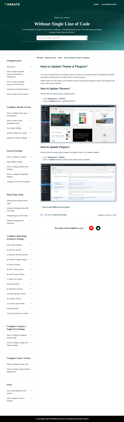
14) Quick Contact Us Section (17, 313)
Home (96, 4)
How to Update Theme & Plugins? (16, 399)
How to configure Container (17, 157)
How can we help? (59, 215)
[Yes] (98, 228)
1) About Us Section (14, 250)
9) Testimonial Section (15, 289)
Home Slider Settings (14, 245)
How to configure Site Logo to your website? (17, 114)
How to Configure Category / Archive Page (17, 336)
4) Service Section (13, 264)
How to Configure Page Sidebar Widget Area (18, 370)
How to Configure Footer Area (17, 364)
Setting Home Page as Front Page (17, 202)
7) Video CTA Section (14, 279)
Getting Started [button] (14, 60)
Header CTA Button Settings (17, 138)
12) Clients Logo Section (16, 303)
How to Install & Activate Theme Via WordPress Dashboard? (15, 74)
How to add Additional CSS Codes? (16, 392)
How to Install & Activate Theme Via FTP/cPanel (15, 83)
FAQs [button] (9, 384)
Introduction (11, 67)
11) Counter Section (14, 299)
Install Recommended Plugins (17, 89)
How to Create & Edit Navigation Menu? (14, 122)
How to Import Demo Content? (18, 94)
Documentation (109, 4)
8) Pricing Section (13, 284)
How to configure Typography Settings (17, 175)
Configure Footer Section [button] (18, 358)
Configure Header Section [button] (19, 107)
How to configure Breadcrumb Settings (17, 168)
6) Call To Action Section (15, 274)
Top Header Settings (14, 128)
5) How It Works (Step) (15, 269)
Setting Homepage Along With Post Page (18, 209)
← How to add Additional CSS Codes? (55, 207)
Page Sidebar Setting (14, 162)
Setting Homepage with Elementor (15, 222)
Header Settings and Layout (17, 133)
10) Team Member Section (16, 294)
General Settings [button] (14, 151)
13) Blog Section (13, 308)
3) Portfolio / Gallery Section (17, 260)
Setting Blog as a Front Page (17, 216)
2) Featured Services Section (17, 255)
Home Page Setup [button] (15, 194)
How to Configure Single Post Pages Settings (17, 344)
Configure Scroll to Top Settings (18, 182)
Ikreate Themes (83, 419)
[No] (91, 228)
